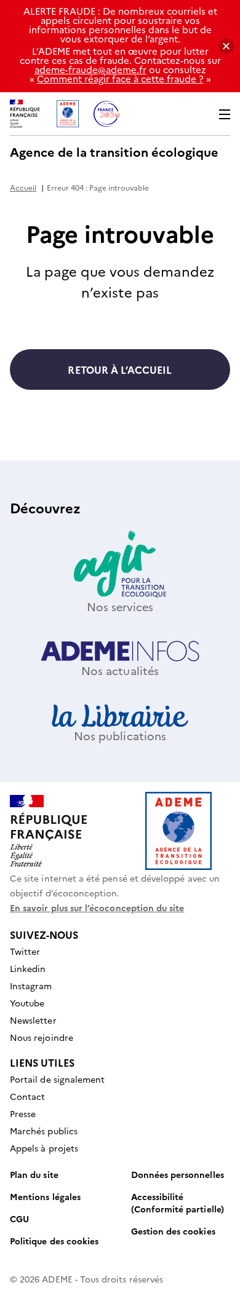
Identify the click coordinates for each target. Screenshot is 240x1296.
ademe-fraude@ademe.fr (90, 69)
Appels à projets (44, 1148)
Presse (23, 1113)
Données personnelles (177, 1174)
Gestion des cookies (173, 1231)
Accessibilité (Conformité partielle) (177, 1202)
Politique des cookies (54, 1241)
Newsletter (33, 1020)
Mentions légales (45, 1196)
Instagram (31, 985)
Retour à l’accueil (120, 369)
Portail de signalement (57, 1079)
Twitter (25, 951)
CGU (19, 1218)
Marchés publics (44, 1130)
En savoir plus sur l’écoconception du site (97, 907)
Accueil (23, 187)
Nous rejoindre (41, 1037)
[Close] (226, 46)
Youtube (27, 1003)
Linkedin (28, 968)
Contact (27, 1096)
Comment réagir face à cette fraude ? (120, 78)
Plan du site (34, 1174)
